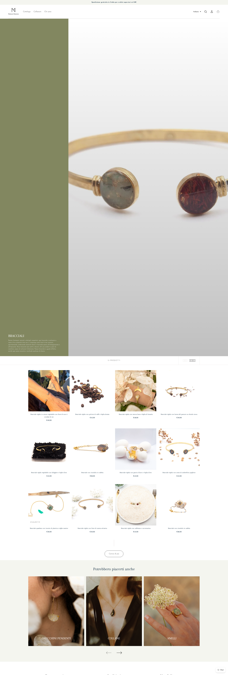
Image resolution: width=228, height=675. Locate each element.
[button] (197, 12)
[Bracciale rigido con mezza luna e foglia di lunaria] (135, 390)
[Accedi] (211, 11)
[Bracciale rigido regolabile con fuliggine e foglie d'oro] (49, 449)
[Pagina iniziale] (13, 11)
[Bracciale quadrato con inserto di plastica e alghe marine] (49, 504)
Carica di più (114, 554)
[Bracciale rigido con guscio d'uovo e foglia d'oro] (135, 449)
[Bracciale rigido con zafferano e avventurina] (135, 504)
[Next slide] (119, 652)
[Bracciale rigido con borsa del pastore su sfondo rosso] (179, 390)
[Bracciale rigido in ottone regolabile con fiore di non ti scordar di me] (49, 390)
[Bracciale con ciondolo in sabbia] (92, 449)
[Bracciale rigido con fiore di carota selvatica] (92, 504)
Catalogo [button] (27, 12)
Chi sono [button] (47, 12)
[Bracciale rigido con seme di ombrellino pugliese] (179, 449)
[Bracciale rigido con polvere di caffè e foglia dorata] (92, 390)
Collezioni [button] (37, 12)
